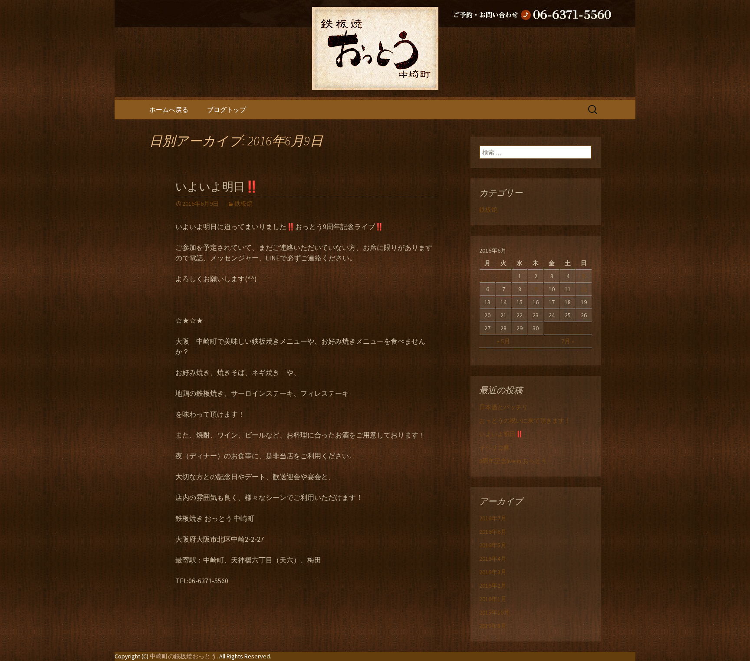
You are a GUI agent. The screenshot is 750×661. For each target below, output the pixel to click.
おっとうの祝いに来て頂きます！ (524, 420)
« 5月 (503, 341)
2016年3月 (493, 572)
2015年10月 (494, 612)
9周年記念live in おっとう (513, 461)
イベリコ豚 (494, 447)
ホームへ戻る (168, 109)
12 (584, 289)
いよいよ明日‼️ (217, 187)
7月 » (567, 341)
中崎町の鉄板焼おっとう (183, 656)
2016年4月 (493, 558)
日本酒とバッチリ (503, 407)
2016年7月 (493, 518)
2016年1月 (493, 599)
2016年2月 (493, 585)
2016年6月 (493, 532)
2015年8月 (493, 626)
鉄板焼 (243, 203)
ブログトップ (226, 109)
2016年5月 (493, 545)
